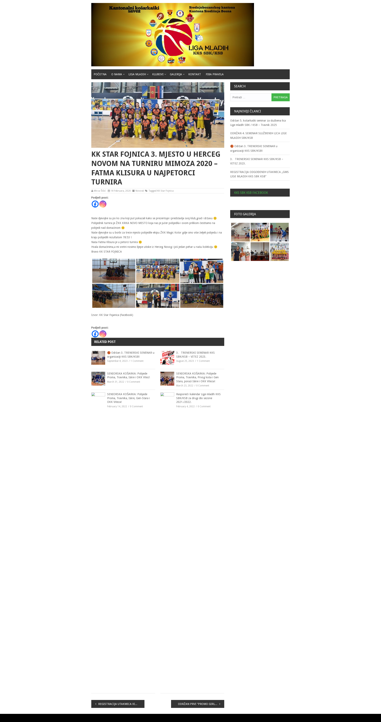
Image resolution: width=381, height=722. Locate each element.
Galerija (176, 74)
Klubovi (158, 74)
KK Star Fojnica (165, 190)
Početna (100, 74)
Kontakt (194, 74)
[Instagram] (102, 204)
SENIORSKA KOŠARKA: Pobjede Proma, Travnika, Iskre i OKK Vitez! (128, 375)
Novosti (140, 190)
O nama (116, 74)
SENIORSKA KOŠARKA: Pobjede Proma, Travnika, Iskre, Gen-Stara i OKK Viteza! (128, 398)
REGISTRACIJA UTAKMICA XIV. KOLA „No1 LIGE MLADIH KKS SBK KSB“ (121, 704)
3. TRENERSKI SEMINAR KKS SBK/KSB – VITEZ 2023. (195, 354)
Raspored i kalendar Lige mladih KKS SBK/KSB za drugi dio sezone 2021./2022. (198, 398)
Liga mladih (137, 74)
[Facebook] (95, 204)
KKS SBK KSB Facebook (251, 193)
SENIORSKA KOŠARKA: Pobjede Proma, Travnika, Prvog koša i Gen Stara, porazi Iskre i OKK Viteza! (197, 377)
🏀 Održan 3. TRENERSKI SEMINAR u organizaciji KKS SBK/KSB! (130, 354)
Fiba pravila (215, 74)
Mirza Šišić (100, 190)
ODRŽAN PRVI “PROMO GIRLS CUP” (201, 704)
